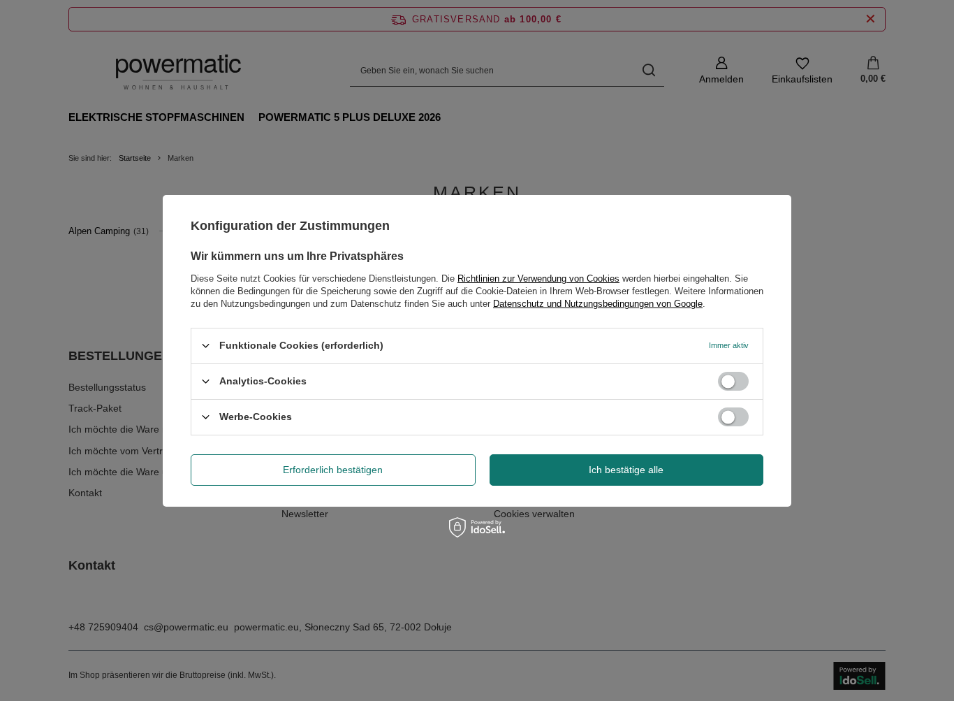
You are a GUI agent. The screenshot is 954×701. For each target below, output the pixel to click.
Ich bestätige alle (626, 469)
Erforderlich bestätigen (333, 469)
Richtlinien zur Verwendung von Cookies (538, 278)
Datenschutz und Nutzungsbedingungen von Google (598, 303)
